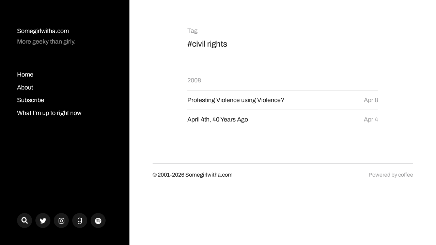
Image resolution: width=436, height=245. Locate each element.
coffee (405, 175)
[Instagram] (61, 220)
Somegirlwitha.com (43, 31)
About (25, 87)
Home (25, 74)
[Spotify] (98, 220)
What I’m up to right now (49, 113)
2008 (194, 80)
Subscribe (30, 100)
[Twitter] (42, 220)
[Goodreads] (79, 220)
